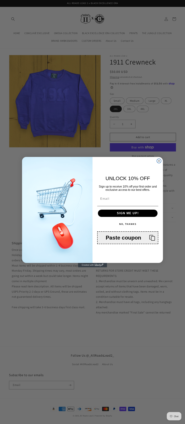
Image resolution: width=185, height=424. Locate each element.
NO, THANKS (127, 224)
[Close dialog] (159, 161)
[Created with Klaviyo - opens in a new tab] (92, 265)
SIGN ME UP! (128, 213)
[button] (127, 237)
